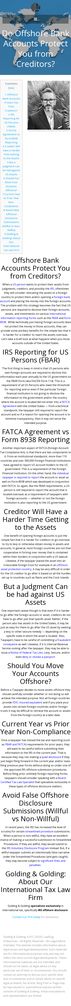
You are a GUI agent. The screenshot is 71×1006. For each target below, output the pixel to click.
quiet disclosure (51, 757)
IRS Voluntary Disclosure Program (28, 848)
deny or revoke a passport (38, 657)
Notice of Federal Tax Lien (26, 652)
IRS (52, 288)
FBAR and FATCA (15, 744)
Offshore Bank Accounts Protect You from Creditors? (11, 102)
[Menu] (35, 19)
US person (19, 284)
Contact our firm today (26, 917)
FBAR (55, 318)
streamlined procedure (39, 831)
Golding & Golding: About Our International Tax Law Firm (11, 241)
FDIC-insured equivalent (27, 702)
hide (11, 88)
